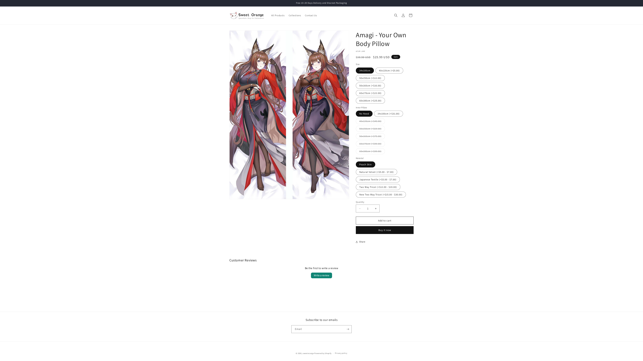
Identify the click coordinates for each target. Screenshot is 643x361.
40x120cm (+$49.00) (372, 121)
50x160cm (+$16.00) (370, 85)
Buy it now (384, 230)
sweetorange (308, 353)
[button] (396, 15)
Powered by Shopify (323, 353)
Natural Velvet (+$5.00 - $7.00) (376, 171)
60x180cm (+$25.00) (370, 100)
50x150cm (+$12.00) (370, 78)
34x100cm (364, 70)
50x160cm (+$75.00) (372, 137)
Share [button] (362, 241)
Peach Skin (365, 164)
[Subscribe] (347, 329)
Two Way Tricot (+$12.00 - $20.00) (378, 187)
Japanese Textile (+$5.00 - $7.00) (377, 179)
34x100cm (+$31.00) (389, 113)
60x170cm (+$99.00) (372, 144)
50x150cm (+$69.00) (372, 129)
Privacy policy (341, 353)
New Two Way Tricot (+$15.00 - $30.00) (380, 194)
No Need (364, 113)
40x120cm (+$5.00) (389, 70)
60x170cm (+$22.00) (370, 93)
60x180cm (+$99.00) (372, 152)
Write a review (321, 275)
